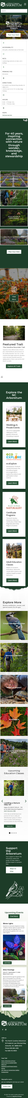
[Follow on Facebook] (2, 1031)
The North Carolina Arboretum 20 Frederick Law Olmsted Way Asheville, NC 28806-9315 (15, 1045)
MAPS (4, 113)
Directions (7, 83)
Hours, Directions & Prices (8, 1062)
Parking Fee (7, 72)
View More (14, 300)
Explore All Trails (14, 366)
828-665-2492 (14, 1050)
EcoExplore (14, 719)
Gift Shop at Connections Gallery (10, 1072)
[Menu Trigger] (25, 4)
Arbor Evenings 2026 (14, 286)
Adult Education (8, 813)
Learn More (12, 441)
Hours (5, 100)
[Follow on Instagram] (6, 1031)
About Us (3, 1066)
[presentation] (25, 801)
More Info (10, 828)
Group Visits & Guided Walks (9, 1064)
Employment (4, 1074)
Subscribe (7, 1088)
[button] (9, 834)
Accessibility (7, 47)
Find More (14, 918)
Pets (4, 59)
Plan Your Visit (13, 35)
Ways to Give (13, 871)
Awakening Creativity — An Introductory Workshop (14, 804)
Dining (3, 1070)
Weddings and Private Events (9, 1068)
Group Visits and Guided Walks (14, 752)
